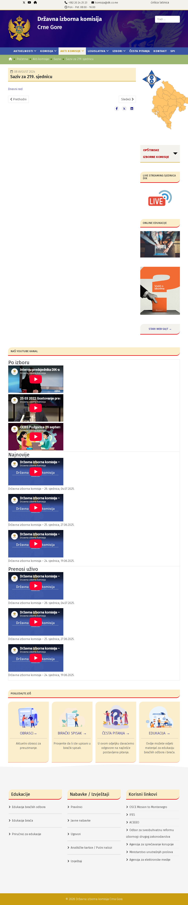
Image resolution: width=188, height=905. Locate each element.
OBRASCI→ (28, 733)
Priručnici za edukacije (26, 834)
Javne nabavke (81, 820)
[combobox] (167, 19)
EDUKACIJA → (159, 733)
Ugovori (76, 834)
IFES (132, 814)
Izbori (117, 51)
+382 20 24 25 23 (77, 2)
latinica (164, 2)
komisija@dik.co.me (106, 2)
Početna (22, 59)
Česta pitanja (139, 51)
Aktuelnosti (23, 51)
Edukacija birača (22, 820)
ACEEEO (134, 822)
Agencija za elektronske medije (149, 859)
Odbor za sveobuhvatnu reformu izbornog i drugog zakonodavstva (150, 833)
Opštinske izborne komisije (156, 153)
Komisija (46, 51)
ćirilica (155, 2)
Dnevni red (15, 89)
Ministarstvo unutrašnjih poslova (151, 852)
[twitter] (24, 2)
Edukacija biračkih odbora (29, 807)
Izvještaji (76, 861)
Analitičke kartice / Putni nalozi (91, 847)
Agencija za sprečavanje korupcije (151, 844)
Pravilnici (76, 807)
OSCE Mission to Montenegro (148, 807)
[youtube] (29, 2)
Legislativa (96, 51)
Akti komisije (70, 51)
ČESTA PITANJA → (116, 733)
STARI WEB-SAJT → (160, 329)
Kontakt (160, 51)
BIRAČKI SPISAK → (72, 733)
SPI (172, 51)
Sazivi (57, 59)
